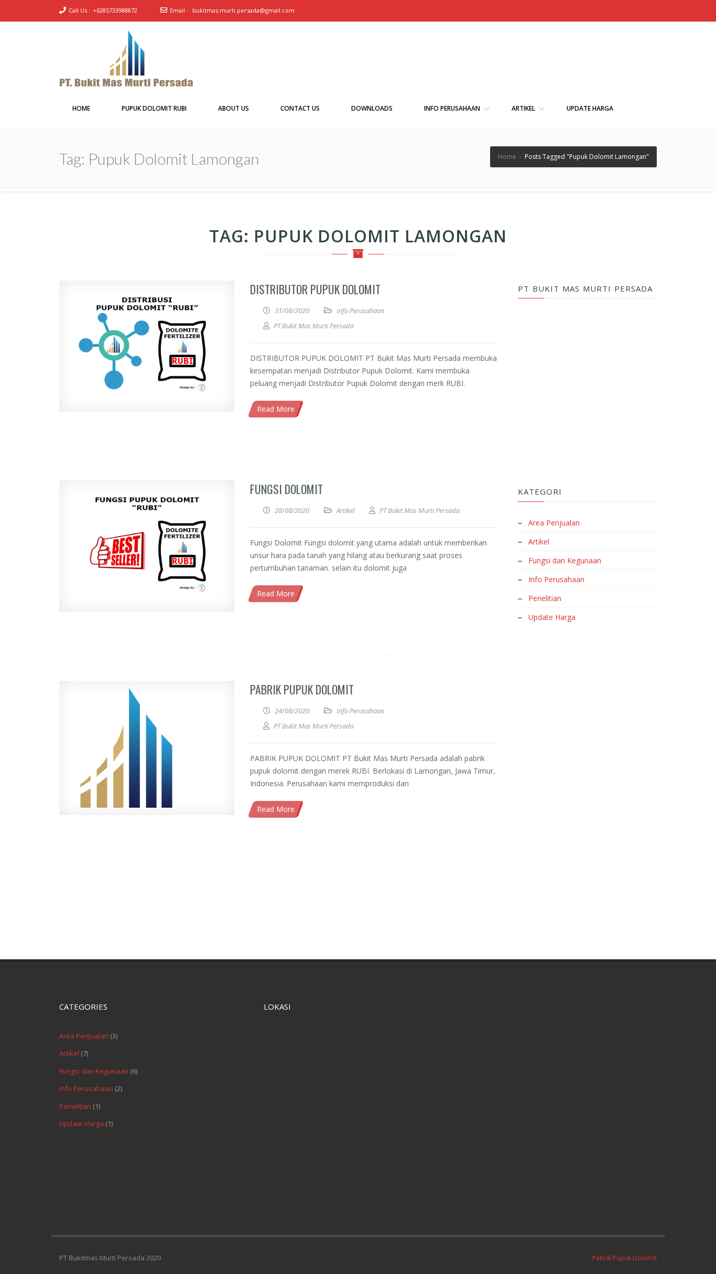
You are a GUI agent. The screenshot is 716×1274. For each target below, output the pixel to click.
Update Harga (552, 617)
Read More (276, 409)
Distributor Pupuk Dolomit (315, 289)
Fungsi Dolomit (286, 488)
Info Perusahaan (360, 310)
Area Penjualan (554, 523)
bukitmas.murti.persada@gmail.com (243, 10)
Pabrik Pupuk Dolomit (302, 689)
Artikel (345, 510)
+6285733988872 (115, 10)
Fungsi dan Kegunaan (564, 560)
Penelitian (544, 598)
